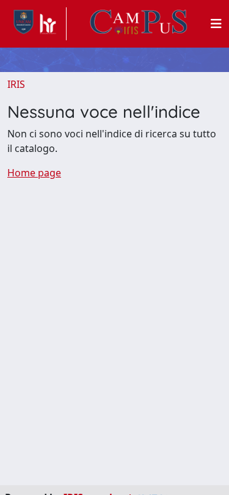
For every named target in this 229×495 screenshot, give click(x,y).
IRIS (16, 84)
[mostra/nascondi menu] (216, 24)
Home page (34, 172)
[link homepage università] (138, 23)
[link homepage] (37, 23)
